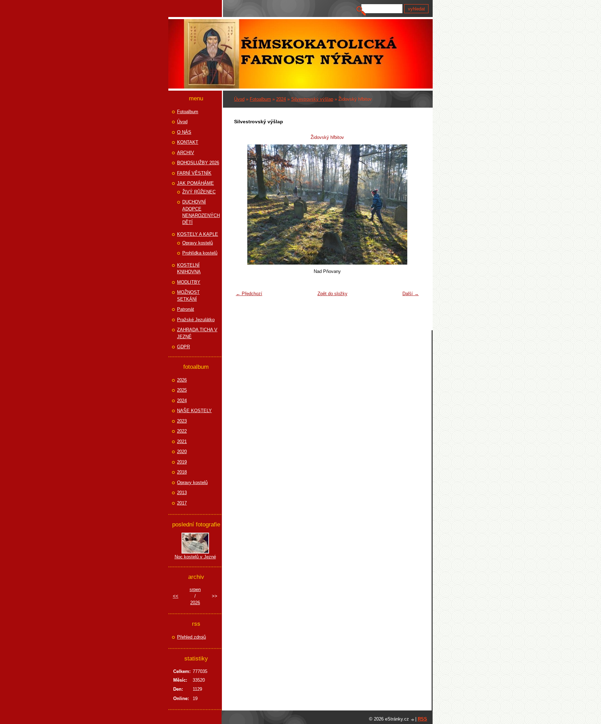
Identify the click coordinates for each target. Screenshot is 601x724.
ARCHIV (185, 152)
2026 (182, 380)
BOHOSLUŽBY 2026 (198, 162)
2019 (182, 462)
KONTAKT (187, 142)
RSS (422, 719)
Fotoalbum (260, 99)
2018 (182, 472)
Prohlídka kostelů (199, 253)
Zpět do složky (332, 293)
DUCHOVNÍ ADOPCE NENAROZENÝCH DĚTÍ (201, 212)
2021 (182, 441)
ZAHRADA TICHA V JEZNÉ (197, 333)
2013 (182, 492)
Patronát (185, 309)
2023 (182, 421)
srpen (195, 589)
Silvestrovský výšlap (312, 99)
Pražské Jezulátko (196, 319)
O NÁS (184, 132)
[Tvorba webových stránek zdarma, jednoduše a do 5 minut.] (412, 719)
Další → (410, 293)
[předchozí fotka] (243, 204)
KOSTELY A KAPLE (197, 234)
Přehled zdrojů (191, 637)
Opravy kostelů (197, 243)
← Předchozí (249, 293)
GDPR (183, 346)
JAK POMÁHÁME (195, 183)
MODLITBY (188, 282)
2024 (281, 99)
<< (175, 596)
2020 (182, 451)
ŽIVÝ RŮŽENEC (199, 191)
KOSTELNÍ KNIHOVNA (189, 269)
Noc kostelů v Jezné (195, 556)
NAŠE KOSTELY (194, 410)
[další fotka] (411, 204)
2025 (182, 390)
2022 (182, 431)
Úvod (239, 99)
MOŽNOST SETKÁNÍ (188, 296)
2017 (182, 503)
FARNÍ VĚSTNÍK (194, 173)
